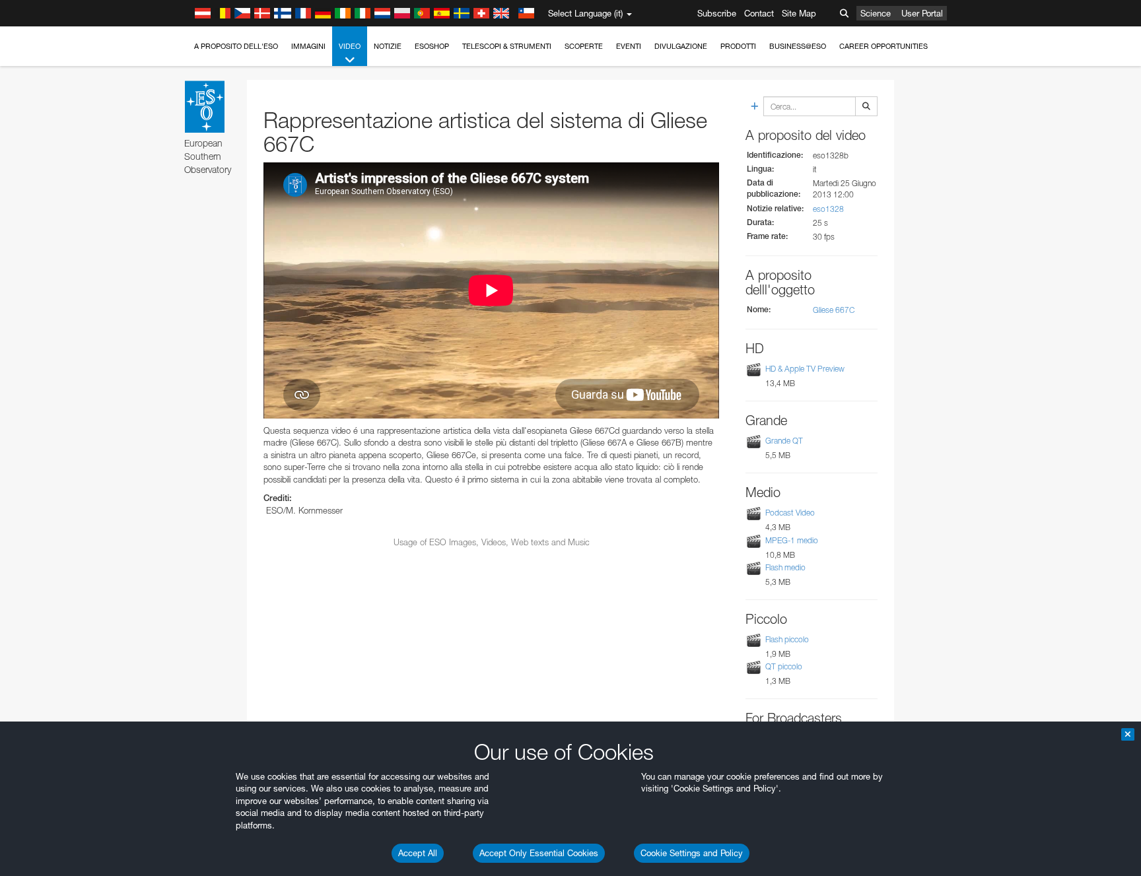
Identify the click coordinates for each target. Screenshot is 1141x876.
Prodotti (738, 46)
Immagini (308, 46)
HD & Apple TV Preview (805, 369)
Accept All (417, 853)
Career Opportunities (883, 46)
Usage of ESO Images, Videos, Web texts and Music (492, 542)
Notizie (387, 46)
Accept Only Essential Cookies (538, 853)
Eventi (628, 46)
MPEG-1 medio (791, 540)
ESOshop (432, 46)
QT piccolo (783, 666)
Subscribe (716, 13)
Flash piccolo (787, 639)
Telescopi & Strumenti (506, 46)
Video (350, 46)
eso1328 (828, 209)
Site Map (799, 13)
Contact (759, 13)
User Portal (922, 13)
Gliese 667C (833, 310)
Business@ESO (797, 46)
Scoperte (584, 46)
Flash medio (785, 567)
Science (875, 13)
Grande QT (784, 441)
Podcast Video (790, 513)
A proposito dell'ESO (236, 46)
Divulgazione (680, 46)
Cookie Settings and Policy (691, 853)
